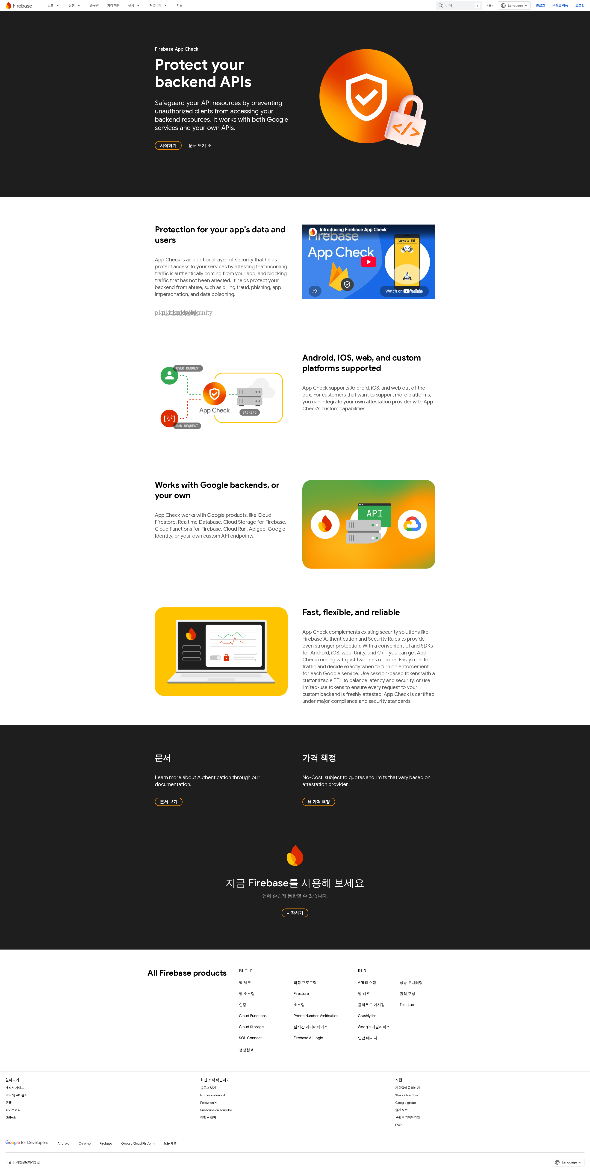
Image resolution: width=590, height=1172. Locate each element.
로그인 (579, 5)
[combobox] (459, 5)
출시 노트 (401, 1110)
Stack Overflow (406, 1095)
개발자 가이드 (15, 1088)
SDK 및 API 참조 (16, 1095)
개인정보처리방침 (28, 1162)
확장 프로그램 (305, 982)
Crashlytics (367, 1016)
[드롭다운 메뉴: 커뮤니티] (166, 5)
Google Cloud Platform (138, 1143)
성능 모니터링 (411, 982)
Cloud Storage (251, 1027)
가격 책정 (113, 5)
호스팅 (299, 1005)
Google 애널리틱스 (374, 1027)
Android (63, 1143)
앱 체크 (245, 982)
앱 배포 (364, 993)
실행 (72, 5)
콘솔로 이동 (560, 5)
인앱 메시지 (367, 1038)
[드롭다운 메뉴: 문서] (139, 5)
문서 (131, 5)
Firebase (106, 1143)
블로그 (540, 5)
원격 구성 (407, 993)
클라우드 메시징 (371, 1005)
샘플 (9, 1103)
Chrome (85, 1143)
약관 (9, 1162)
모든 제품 (170, 1143)
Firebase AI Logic (308, 1038)
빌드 (50, 5)
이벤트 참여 (208, 1117)
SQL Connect (250, 1038)
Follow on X (208, 1103)
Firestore (301, 993)
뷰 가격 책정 (318, 801)
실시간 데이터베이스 (311, 1027)
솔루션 (94, 5)
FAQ (398, 1125)
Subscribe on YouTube (216, 1110)
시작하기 (168, 145)
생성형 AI (246, 1050)
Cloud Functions (253, 1016)
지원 (180, 5)
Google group (405, 1103)
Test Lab (407, 1005)
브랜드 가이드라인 (407, 1117)
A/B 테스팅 (367, 982)
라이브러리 (13, 1110)
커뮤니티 (155, 5)
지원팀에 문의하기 (407, 1088)
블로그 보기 (208, 1088)
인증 (242, 1005)
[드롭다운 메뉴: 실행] (80, 5)
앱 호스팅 (247, 993)
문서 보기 (200, 145)
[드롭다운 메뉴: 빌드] (59, 5)
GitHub (11, 1117)
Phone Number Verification (316, 1016)
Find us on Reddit (212, 1095)
